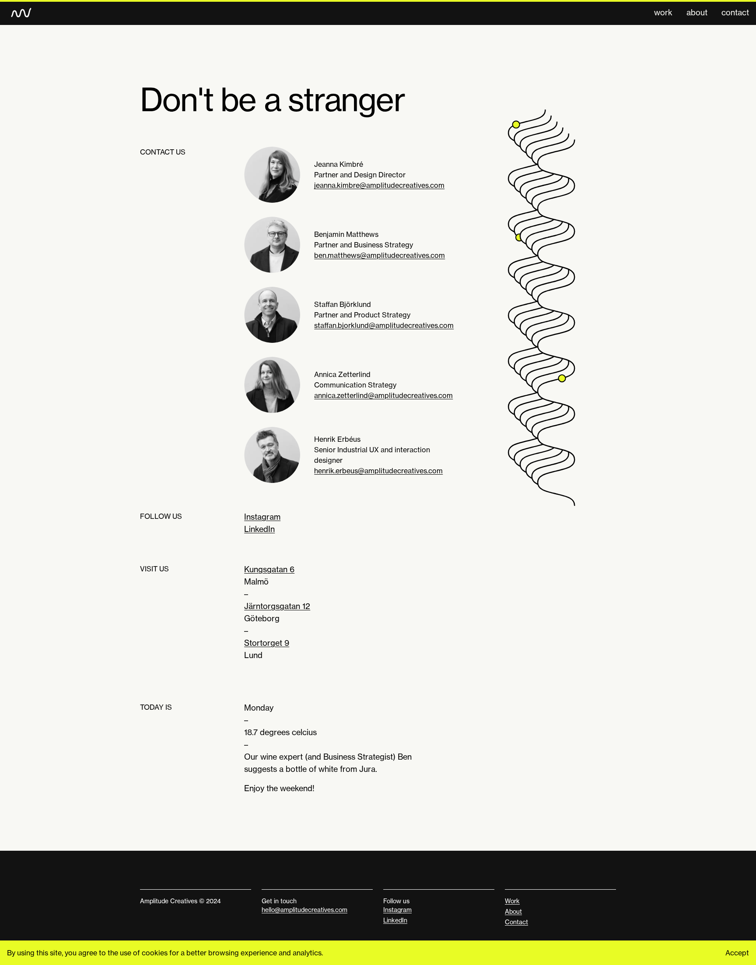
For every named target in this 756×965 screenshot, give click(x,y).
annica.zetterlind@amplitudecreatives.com (383, 395)
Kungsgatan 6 (269, 569)
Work (663, 12)
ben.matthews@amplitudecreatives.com (379, 255)
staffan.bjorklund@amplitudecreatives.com (384, 325)
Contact (735, 12)
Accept (737, 952)
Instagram (262, 517)
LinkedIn (259, 529)
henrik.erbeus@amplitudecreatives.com (378, 470)
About (696, 12)
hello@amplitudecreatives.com (304, 910)
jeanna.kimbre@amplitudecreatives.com (379, 185)
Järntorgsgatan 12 (277, 606)
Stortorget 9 (266, 643)
